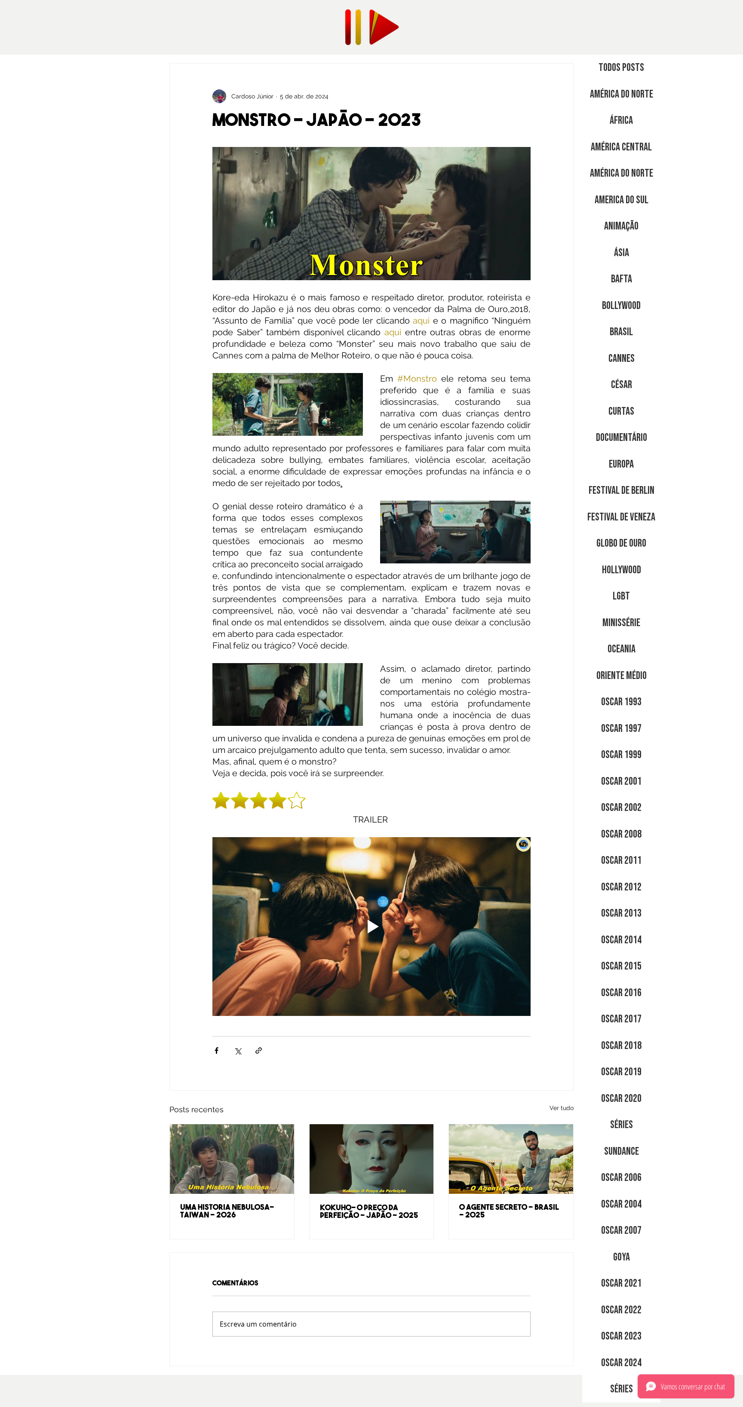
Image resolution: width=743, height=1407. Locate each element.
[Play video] (371, 926)
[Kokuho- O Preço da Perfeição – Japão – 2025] (372, 1159)
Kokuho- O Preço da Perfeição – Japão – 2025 (369, 1212)
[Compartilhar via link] (259, 1050)
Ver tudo (562, 1107)
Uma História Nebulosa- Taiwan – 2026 (227, 1212)
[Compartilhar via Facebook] (216, 1050)
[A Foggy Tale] (232, 1159)
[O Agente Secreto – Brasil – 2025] (511, 1159)
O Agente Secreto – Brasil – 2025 (509, 1212)
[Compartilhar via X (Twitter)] (237, 1050)
